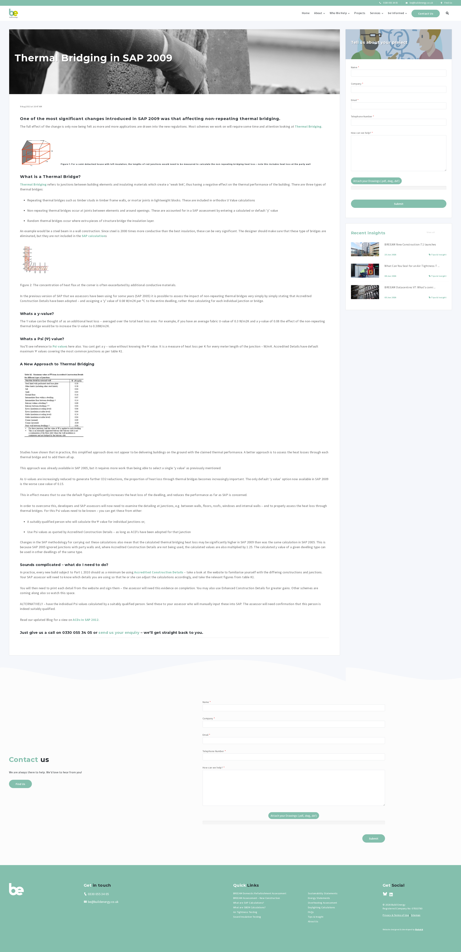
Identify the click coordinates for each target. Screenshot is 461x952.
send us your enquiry (119, 632)
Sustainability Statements (322, 893)
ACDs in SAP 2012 (86, 620)
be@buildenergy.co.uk (421, 2)
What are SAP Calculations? (248, 902)
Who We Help (338, 13)
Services (375, 13)
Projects (359, 13)
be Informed (396, 13)
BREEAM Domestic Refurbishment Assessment (259, 893)
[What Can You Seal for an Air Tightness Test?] (365, 271)
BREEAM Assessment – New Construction (256, 898)
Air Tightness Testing (245, 912)
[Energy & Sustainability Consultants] (13, 13)
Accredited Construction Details (158, 572)
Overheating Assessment (322, 902)
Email (355, 100)
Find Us (448, 2)
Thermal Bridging (33, 184)
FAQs (311, 912)
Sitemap (415, 915)
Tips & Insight (438, 254)
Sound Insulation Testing (247, 916)
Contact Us (425, 13)
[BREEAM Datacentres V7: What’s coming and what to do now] (365, 292)
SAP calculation (93, 236)
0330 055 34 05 (390, 2)
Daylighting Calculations (321, 907)
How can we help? (362, 132)
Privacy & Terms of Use (396, 915)
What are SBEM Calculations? (249, 907)
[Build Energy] (16, 889)
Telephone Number (362, 116)
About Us (313, 921)
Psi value (59, 346)
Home (306, 13)
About (318, 13)
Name (355, 67)
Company (357, 83)
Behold (419, 929)
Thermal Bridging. (308, 126)
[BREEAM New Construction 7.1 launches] (365, 249)
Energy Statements (319, 898)
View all (431, 232)
